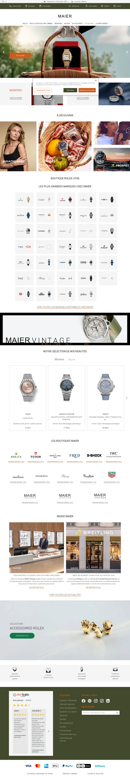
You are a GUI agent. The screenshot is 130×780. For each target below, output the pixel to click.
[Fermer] (96, 80)
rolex (25, 23)
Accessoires (77, 23)
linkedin (108, 701)
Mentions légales (70, 773)
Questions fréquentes (68, 700)
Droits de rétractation (68, 708)
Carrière (63, 719)
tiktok (102, 701)
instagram (96, 701)
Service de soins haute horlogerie (82, 676)
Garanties (64, 715)
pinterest (89, 701)
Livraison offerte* (80, 1)
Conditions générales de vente (40, 773)
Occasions (89, 23)
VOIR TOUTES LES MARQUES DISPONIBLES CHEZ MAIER (65, 306)
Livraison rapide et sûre (48, 676)
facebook (83, 701)
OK (117, 712)
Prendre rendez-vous (68, 734)
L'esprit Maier (101, 23)
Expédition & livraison (68, 711)
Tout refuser (70, 90)
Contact (63, 726)
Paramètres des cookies (44, 90)
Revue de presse (66, 723)
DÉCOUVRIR (85, 55)
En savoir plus (22, 636)
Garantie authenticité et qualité (15, 676)
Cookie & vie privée (95, 773)
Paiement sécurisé (67, 704)
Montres (58, 23)
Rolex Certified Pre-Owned (41, 23)
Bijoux (67, 23)
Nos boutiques (65, 730)
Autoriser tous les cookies (87, 90)
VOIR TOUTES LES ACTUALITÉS (65, 594)
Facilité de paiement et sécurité (115, 676)
